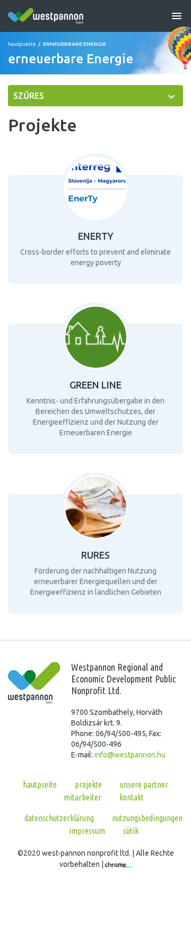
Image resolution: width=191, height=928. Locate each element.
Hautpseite (22, 44)
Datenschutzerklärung (59, 818)
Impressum (87, 831)
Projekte (88, 784)
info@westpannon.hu (130, 754)
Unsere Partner (144, 784)
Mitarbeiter (82, 797)
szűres (28, 95)
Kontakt (131, 797)
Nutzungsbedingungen (147, 818)
